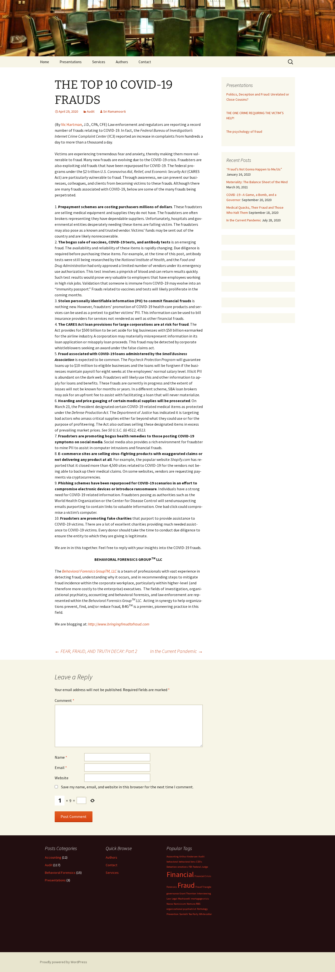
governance (173, 893)
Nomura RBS (193, 903)
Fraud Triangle (203, 886)
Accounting (53, 857)
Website (61, 777)
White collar (205, 914)
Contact (145, 62)
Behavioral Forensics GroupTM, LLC (89, 571)
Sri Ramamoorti (114, 111)
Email (61, 767)
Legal (174, 898)
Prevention (173, 914)
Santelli (183, 914)
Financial (180, 874)
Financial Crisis (202, 876)
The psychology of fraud (244, 131)
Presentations (71, 62)
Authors (122, 62)
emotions (183, 866)
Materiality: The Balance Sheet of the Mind (257, 182)
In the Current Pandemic (176, 651)
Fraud (186, 885)
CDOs (199, 861)
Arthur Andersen (188, 856)
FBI (190, 866)
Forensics (172, 886)
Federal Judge (200, 866)
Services (98, 62)
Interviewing (204, 893)
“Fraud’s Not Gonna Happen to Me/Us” (254, 169)
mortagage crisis (200, 898)
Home (44, 62)
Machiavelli (184, 898)
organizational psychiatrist (181, 909)
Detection (172, 866)
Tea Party (193, 914)
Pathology (202, 909)
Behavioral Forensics (60, 872)
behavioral (172, 861)
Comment (64, 700)
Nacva (170, 903)
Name (61, 757)
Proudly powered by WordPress (63, 962)
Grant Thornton (188, 893)
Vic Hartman (71, 124)
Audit (90, 111)
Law (169, 898)
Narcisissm (180, 903)
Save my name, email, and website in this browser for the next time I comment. (127, 786)
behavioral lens (187, 861)
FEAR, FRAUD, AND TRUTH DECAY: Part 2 (96, 651)
